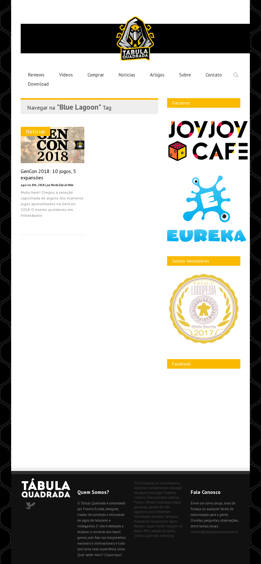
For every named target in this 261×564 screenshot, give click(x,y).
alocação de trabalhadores (161, 483)
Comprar (96, 75)
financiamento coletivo (163, 497)
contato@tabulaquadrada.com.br (214, 532)
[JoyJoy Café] (208, 160)
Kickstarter (142, 521)
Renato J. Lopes (144, 526)
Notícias (127, 75)
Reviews (36, 75)
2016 (138, 483)
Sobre (185, 75)
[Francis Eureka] (206, 240)
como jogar (155, 492)
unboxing (167, 535)
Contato (214, 75)
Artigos (157, 75)
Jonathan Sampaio (165, 516)
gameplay (141, 507)
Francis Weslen (145, 502)
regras (173, 521)
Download (38, 84)
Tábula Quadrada (146, 535)
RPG (147, 531)
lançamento (159, 521)
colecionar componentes (151, 488)
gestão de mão (159, 507)
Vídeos (66, 75)
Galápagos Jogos (169, 502)
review (161, 526)
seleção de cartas (163, 531)
